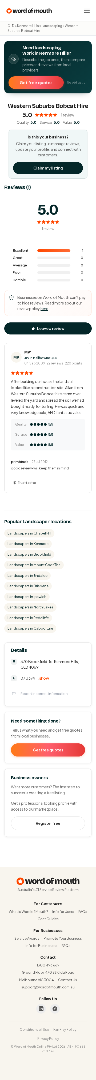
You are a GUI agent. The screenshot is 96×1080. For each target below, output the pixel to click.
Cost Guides (48, 919)
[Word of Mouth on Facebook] (55, 1009)
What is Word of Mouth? (28, 911)
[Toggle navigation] (87, 10)
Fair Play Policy (64, 1030)
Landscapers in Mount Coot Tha (34, 565)
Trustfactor (27, 483)
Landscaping (52, 26)
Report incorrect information (44, 693)
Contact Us (67, 980)
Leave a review (51, 328)
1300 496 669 (48, 965)
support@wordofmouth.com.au (48, 987)
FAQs (82, 911)
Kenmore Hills (28, 26)
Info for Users (63, 911)
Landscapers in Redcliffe (28, 618)
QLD (10, 26)
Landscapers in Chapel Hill (29, 533)
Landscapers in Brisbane (28, 586)
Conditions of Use (34, 1030)
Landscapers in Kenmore (28, 543)
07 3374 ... (35, 678)
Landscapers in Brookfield (29, 554)
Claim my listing (48, 167)
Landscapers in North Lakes (30, 607)
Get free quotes (36, 82)
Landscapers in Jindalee (27, 575)
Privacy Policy (48, 1039)
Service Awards (26, 938)
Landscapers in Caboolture (30, 628)
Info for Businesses (41, 945)
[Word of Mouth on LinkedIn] (41, 1009)
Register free (48, 823)
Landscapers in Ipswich (26, 596)
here (44, 308)
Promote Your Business (63, 938)
